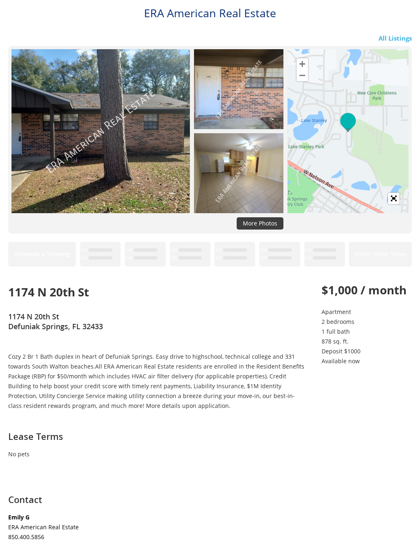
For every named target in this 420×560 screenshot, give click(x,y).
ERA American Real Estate (210, 13)
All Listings (395, 38)
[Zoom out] (302, 75)
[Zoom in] (302, 64)
